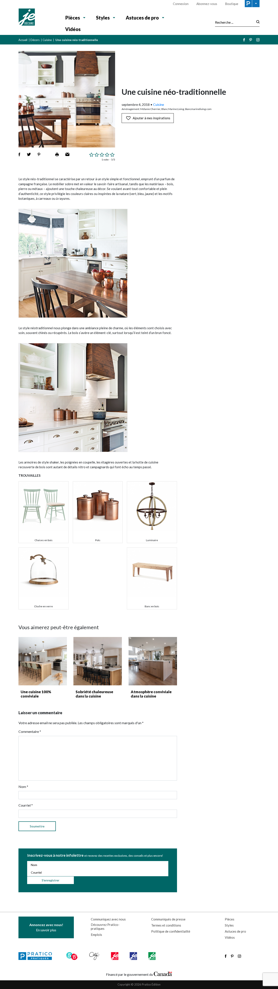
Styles (103, 18)
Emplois (96, 935)
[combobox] (234, 22)
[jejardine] (152, 956)
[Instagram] (258, 39)
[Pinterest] (250, 39)
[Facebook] (244, 39)
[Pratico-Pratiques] (37, 956)
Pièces (72, 18)
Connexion (181, 4)
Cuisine (47, 40)
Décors (35, 40)
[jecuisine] (115, 956)
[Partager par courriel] (67, 154)
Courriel (25, 805)
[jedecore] (134, 956)
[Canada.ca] (163, 973)
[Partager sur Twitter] (29, 154)
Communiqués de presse (168, 919)
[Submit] (257, 22)
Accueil (22, 40)
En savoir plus (46, 927)
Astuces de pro (142, 18)
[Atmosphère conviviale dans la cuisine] (153, 661)
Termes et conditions (166, 925)
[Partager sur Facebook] (19, 154)
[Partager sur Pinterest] (39, 154)
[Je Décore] (37, 17)
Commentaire (29, 731)
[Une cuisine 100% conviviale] (42, 661)
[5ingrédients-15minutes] (72, 956)
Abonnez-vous (206, 4)
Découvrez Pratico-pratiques (105, 926)
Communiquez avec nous (108, 919)
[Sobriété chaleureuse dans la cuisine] (97, 661)
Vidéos (73, 29)
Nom (23, 786)
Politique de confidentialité (170, 931)
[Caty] (95, 956)
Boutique (231, 4)
